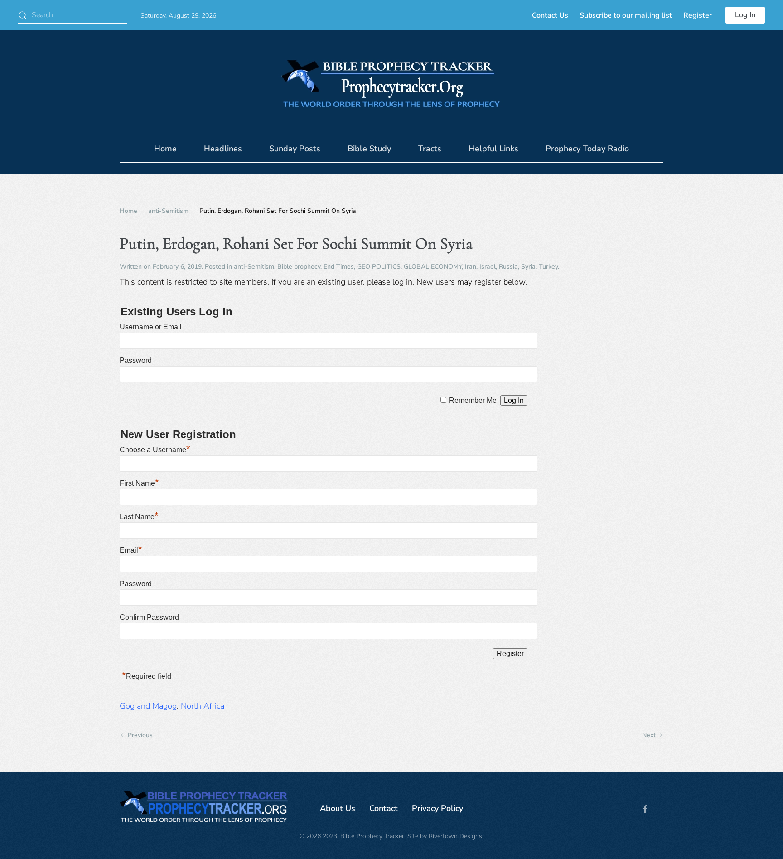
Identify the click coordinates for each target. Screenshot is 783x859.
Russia (508, 266)
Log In (745, 15)
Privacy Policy (437, 808)
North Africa (202, 705)
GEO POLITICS (379, 266)
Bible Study (369, 148)
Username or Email (151, 327)
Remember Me (473, 400)
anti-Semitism (254, 266)
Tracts (429, 148)
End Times (339, 266)
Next (649, 735)
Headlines (223, 148)
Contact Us (550, 15)
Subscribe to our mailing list (626, 15)
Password (136, 360)
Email (131, 550)
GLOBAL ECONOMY (433, 266)
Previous (140, 735)
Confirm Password (149, 617)
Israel (487, 266)
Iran (470, 266)
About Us (337, 808)
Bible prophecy (298, 266)
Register (697, 15)
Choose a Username (155, 450)
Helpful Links (493, 148)
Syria (528, 266)
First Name (139, 483)
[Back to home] (391, 82)
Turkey (548, 266)
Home (165, 148)
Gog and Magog (148, 705)
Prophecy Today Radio (587, 148)
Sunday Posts (294, 148)
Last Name (139, 517)
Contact (383, 808)
